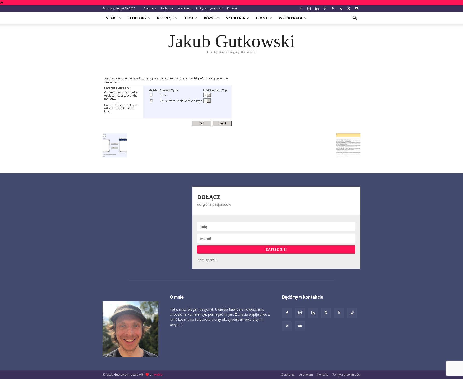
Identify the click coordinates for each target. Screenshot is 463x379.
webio (158, 374)
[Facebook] (301, 8)
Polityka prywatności (209, 8)
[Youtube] (356, 8)
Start (111, 18)
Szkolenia (235, 18)
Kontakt (232, 8)
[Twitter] (348, 8)
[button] (354, 18)
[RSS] (332, 8)
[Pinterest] (324, 8)
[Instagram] (309, 8)
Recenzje (165, 18)
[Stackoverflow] (340, 8)
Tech (188, 18)
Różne (209, 18)
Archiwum (184, 8)
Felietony (137, 18)
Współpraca (290, 18)
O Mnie (262, 18)
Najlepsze (167, 8)
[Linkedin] (316, 8)
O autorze (150, 8)
